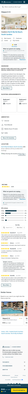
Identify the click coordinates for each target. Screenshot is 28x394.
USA (7, 331)
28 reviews (14, 46)
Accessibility (7, 379)
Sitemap (16, 375)
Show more (6, 88)
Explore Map (22, 154)
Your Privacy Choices (16, 379)
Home (3, 331)
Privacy (24, 375)
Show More (6, 285)
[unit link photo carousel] (12, 308)
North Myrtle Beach (15, 32)
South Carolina (6, 34)
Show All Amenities (8, 138)
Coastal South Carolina (16, 331)
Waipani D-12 (6, 318)
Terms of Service (14, 377)
